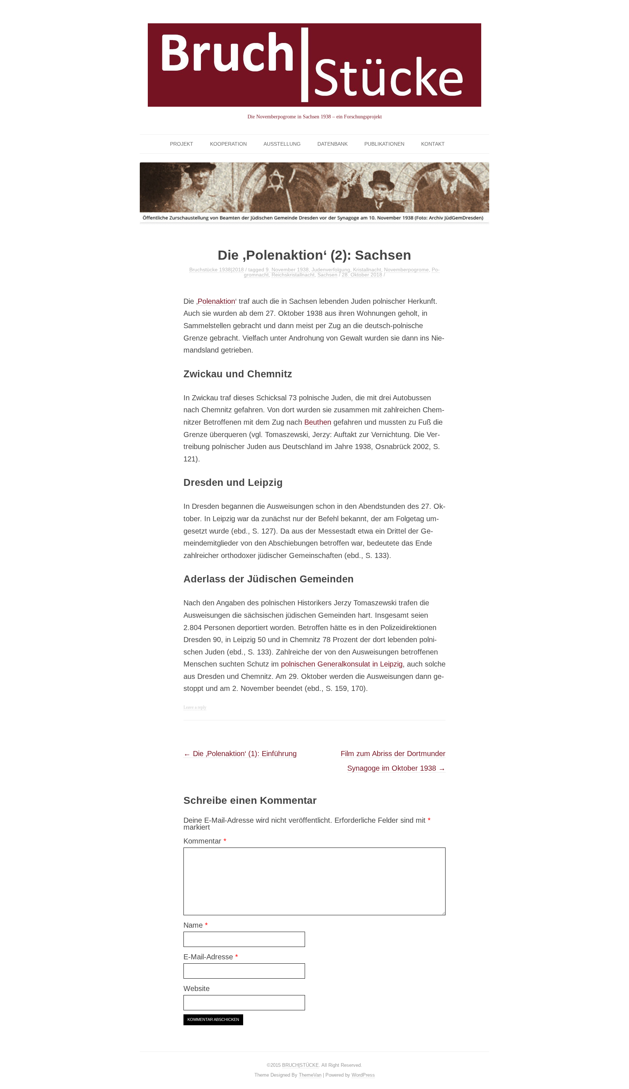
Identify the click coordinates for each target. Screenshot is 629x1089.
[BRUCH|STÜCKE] (314, 72)
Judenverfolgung (331, 269)
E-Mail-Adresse (210, 957)
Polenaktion (216, 301)
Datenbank (332, 144)
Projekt (181, 144)
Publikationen (384, 144)
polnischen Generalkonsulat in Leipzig (342, 664)
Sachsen (327, 275)
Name (195, 925)
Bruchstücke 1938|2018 (216, 269)
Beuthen (317, 422)
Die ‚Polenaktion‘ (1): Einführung (240, 754)
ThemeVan (310, 1075)
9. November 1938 (287, 269)
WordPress (363, 1075)
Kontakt (433, 144)
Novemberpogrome (406, 269)
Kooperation (228, 144)
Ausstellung (282, 144)
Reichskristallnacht (293, 275)
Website (196, 988)
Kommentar (204, 841)
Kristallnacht (367, 269)
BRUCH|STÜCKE (300, 1065)
